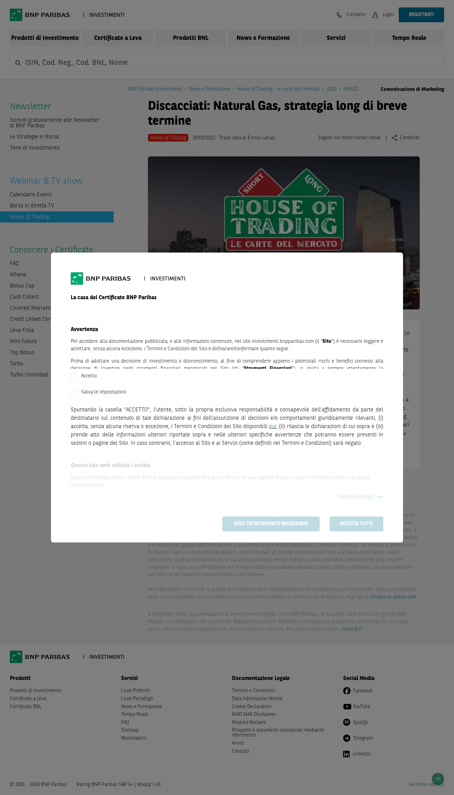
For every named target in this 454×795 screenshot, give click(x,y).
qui (272, 426)
